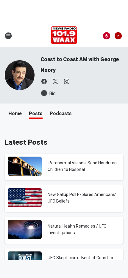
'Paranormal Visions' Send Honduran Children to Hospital (82, 166)
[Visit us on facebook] (44, 81)
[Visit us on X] (55, 81)
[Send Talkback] (106, 35)
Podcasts (61, 113)
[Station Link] (64, 35)
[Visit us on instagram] (66, 81)
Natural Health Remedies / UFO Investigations (77, 229)
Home (15, 113)
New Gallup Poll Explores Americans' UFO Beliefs (82, 197)
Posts (36, 113)
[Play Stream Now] (118, 35)
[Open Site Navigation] (8, 35)
